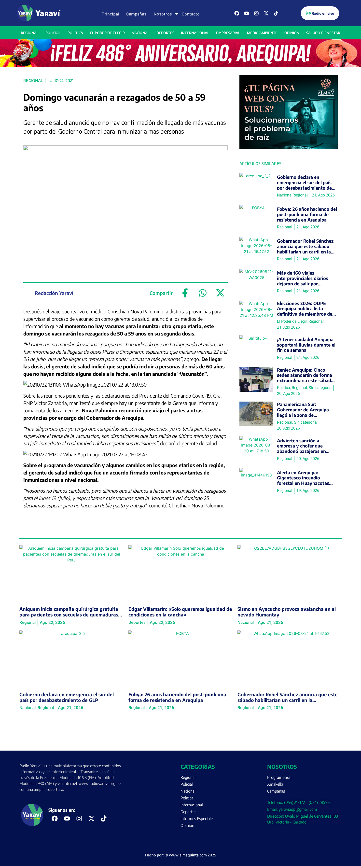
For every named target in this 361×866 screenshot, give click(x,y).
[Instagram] (256, 13)
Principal (110, 13)
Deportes (165, 33)
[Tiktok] (276, 13)
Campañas (136, 13)
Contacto (191, 13)
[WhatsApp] (202, 293)
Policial (53, 33)
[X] (220, 293)
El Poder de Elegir (107, 33)
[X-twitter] (266, 13)
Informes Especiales (197, 818)
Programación (279, 777)
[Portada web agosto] (180, 65)
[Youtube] (246, 13)
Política (75, 33)
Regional (30, 33)
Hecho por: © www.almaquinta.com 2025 (180, 855)
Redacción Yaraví (54, 293)
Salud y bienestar (323, 33)
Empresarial (228, 33)
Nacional (141, 33)
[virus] (288, 147)
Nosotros (163, 13)
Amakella (275, 784)
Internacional (195, 33)
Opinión (291, 33)
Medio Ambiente (262, 33)
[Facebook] (237, 13)
